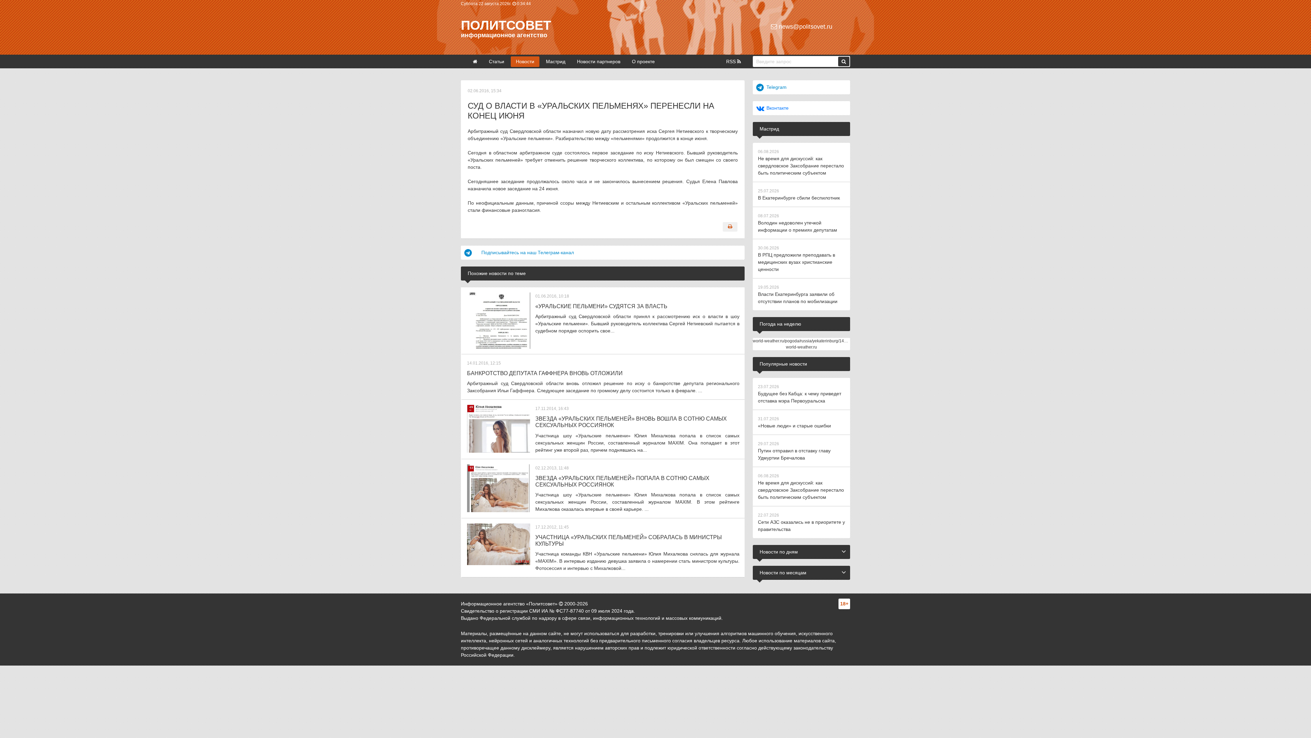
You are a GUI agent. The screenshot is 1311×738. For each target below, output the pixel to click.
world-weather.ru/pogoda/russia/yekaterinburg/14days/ (803, 341)
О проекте (643, 61)
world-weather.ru (801, 347)
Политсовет (506, 25)
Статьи (496, 61)
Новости (525, 61)
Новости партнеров (598, 61)
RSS (731, 61)
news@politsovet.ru (804, 26)
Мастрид (555, 61)
